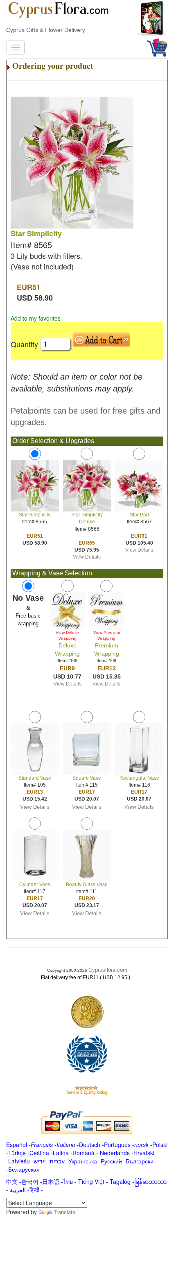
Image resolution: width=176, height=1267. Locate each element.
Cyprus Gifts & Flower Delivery (45, 30)
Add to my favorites (36, 318)
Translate (64, 1212)
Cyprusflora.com (107, 970)
